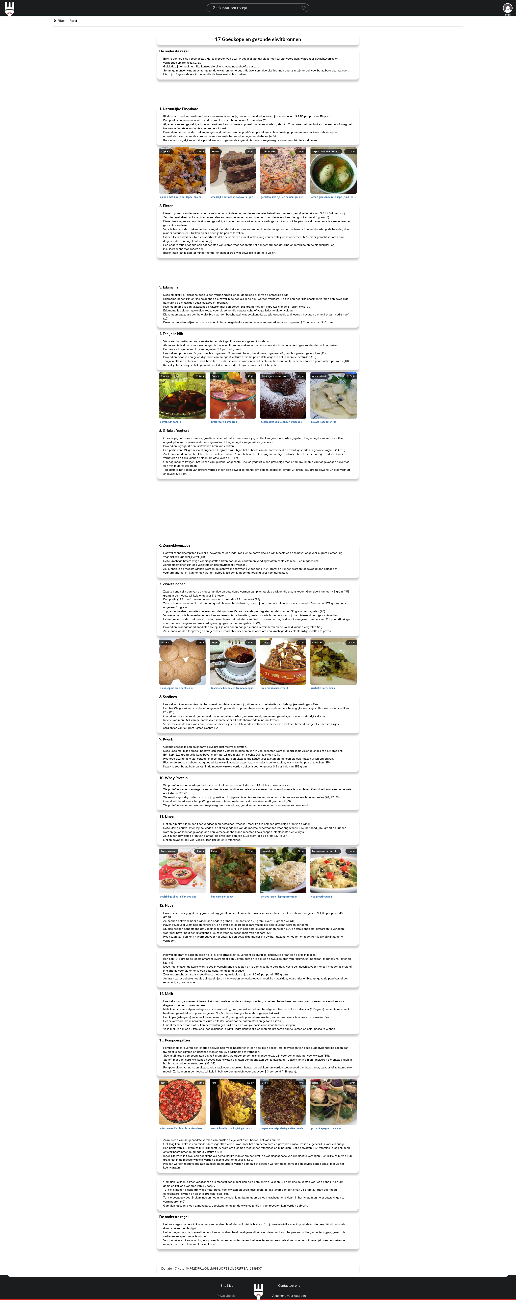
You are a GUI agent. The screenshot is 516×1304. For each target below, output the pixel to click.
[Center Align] (305, 6)
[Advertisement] (258, 93)
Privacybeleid (226, 1295)
